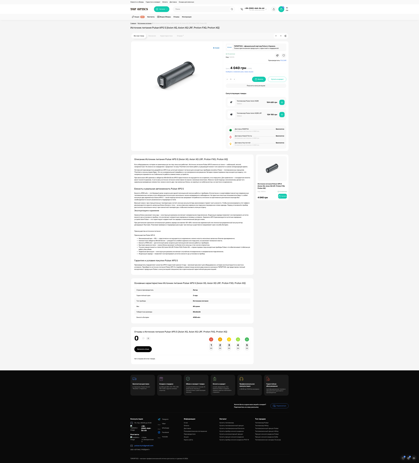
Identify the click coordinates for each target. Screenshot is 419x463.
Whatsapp (165, 428)
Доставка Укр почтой (242, 143)
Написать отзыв (143, 349)
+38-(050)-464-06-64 (254, 8)
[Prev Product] (276, 36)
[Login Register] (274, 9)
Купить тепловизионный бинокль (232, 428)
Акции (186, 437)
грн (287, 10)
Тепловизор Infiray (262, 426)
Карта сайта (188, 440)
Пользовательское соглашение (195, 431)
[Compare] (277, 55)
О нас (186, 423)
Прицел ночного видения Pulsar (267, 434)
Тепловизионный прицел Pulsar (266, 428)
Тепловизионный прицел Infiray (267, 431)
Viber (164, 424)
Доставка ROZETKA (242, 129)
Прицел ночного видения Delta (266, 437)
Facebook (165, 432)
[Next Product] (280, 36)
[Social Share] (285, 36)
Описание (152, 36)
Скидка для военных (186, 2)
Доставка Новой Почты (243, 136)
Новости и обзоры (137, 2)
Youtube (165, 437)
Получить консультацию (256, 86)
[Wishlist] (283, 55)
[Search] (232, 9)
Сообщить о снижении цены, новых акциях (239, 72)
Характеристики (166, 36)
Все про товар (139, 36)
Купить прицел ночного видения (232, 437)
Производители (190, 434)
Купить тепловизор (227, 423)
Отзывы (180, 36)
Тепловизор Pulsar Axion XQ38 (248, 101)
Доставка (173, 2)
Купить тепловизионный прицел (232, 426)
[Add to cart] (282, 102)
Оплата (165, 2)
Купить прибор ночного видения (232, 431)
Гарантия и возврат (153, 2)
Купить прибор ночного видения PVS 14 (234, 440)
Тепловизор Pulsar (262, 423)
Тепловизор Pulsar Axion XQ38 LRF (249, 113)
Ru (287, 8)
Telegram (165, 419)
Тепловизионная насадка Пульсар (268, 440)
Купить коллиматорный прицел (231, 434)
